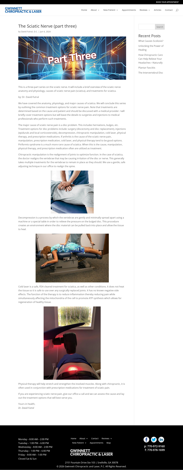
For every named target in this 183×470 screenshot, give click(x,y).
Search (160, 26)
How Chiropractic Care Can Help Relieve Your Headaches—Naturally (150, 58)
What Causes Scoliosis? (150, 40)
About (94, 10)
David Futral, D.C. (29, 31)
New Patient (109, 10)
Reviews (143, 10)
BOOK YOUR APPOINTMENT (167, 2)
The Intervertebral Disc (150, 72)
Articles (157, 10)
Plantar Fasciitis (146, 67)
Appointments (129, 10)
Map (109, 442)
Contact (169, 10)
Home (84, 10)
